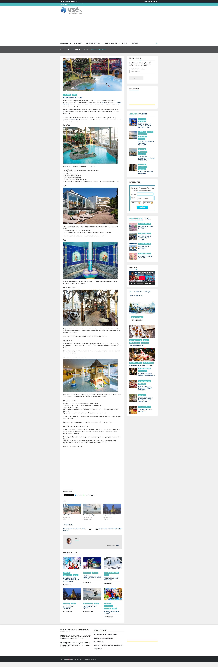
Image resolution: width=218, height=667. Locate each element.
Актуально (133, 114)
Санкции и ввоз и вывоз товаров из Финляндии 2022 (144, 125)
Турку (74, 94)
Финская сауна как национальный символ (146, 374)
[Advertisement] (109, 28)
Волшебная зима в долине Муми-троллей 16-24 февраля (71, 579)
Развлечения (67, 575)
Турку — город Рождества (109, 515)
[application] (142, 278)
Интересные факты (136, 295)
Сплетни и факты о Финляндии (145, 410)
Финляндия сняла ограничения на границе (144, 237)
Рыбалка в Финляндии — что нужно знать (105, 634)
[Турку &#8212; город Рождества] (112, 509)
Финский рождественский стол (140, 365)
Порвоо (146, 340)
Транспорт (143, 114)
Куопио (95, 572)
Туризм (124, 43)
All (130, 292)
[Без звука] (150, 283)
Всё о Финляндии (77, 4)
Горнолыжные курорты (111, 572)
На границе (142, 121)
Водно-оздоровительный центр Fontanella (92, 577)
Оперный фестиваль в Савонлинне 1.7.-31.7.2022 (146, 143)
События (66, 603)
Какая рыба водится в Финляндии (103, 638)
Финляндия (64, 43)
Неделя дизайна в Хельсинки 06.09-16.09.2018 (110, 528)
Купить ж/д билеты (140, 198)
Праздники (142, 383)
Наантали (66, 572)
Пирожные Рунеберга (137, 345)
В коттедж (147, 292)
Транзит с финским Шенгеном (145, 257)
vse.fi (117, 545)
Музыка (150, 132)
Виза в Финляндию (93, 43)
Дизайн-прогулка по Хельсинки (145, 172)
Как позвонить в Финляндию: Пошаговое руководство (109, 645)
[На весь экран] (153, 283)
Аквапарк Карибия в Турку (72, 98)
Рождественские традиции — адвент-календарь (145, 388)
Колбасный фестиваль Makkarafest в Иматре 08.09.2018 (74, 529)
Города (147, 219)
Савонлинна (142, 136)
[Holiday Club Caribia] (72, 509)
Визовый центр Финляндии (143, 247)
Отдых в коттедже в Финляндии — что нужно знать (145, 399)
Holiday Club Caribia (68, 515)
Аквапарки (67, 94)
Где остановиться (111, 43)
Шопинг (135, 43)
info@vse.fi (74, 1)
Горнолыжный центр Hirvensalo (111, 579)
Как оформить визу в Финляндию (145, 227)
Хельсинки (142, 154)
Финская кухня (134, 342)
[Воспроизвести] (132, 283)
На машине (77, 43)
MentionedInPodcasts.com (77, 638)
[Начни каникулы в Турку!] (92, 509)
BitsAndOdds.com (65, 642)
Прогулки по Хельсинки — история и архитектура (146, 158)
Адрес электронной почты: (137, 68)
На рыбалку (137, 292)
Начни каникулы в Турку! (89, 515)
